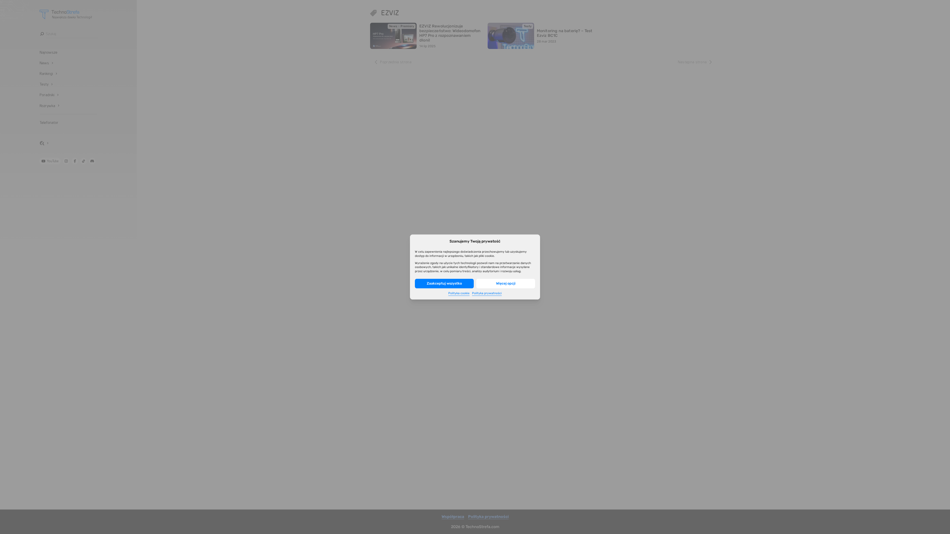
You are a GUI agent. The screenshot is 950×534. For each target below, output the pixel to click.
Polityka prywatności (487, 293)
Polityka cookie (459, 293)
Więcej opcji (506, 283)
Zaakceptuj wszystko (444, 283)
